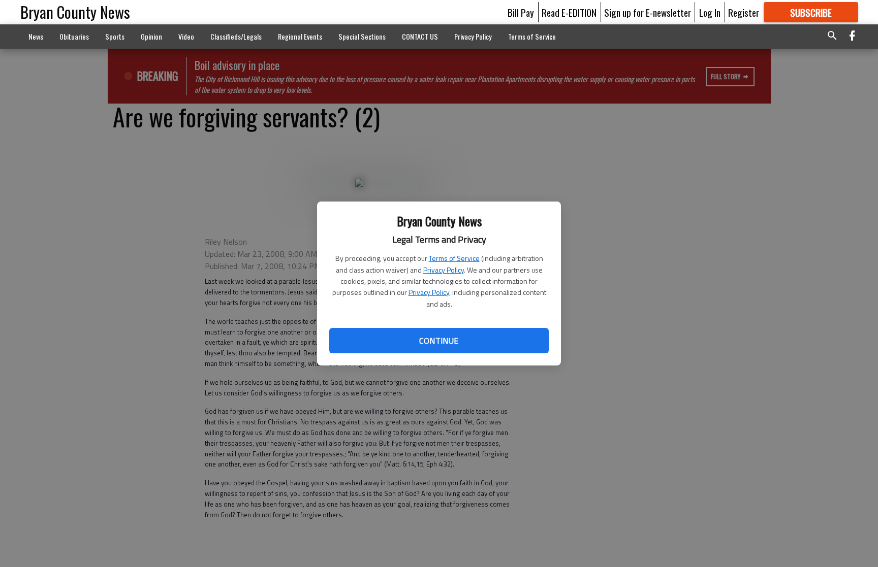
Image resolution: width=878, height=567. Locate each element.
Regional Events (300, 36)
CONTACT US (420, 36)
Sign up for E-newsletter (647, 12)
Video (186, 36)
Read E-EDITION (569, 12)
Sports (114, 36)
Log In (709, 12)
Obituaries (74, 36)
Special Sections (362, 36)
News (35, 36)
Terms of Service (454, 258)
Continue (438, 341)
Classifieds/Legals (236, 36)
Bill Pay (521, 12)
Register (743, 12)
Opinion (151, 36)
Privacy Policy (443, 269)
